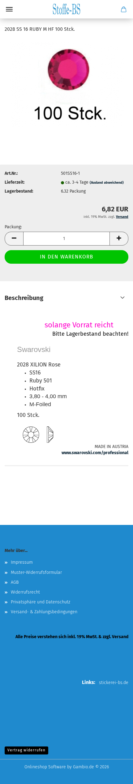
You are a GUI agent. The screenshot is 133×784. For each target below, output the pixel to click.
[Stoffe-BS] (66, 9)
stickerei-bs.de (113, 682)
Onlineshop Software (45, 767)
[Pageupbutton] (116, 774)
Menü (9, 9)
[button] (14, 239)
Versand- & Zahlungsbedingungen (44, 611)
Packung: (13, 227)
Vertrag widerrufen (26, 750)
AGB (15, 582)
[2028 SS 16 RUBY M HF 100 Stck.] (67, 84)
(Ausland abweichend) (107, 183)
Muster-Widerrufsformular (36, 572)
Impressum (22, 562)
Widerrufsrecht (25, 592)
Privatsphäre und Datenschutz (40, 602)
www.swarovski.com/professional (95, 452)
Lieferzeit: (14, 182)
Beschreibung (24, 298)
